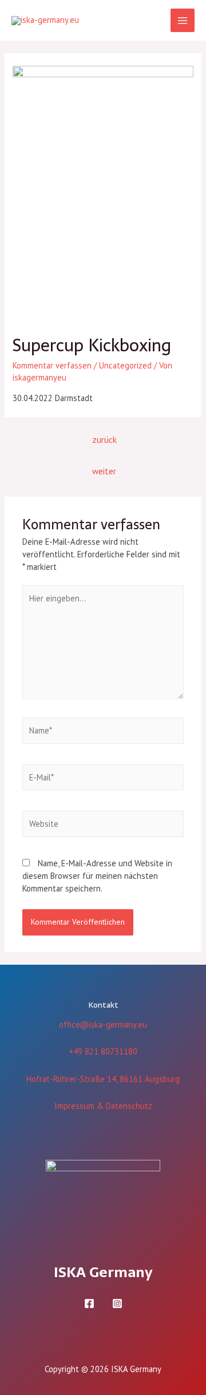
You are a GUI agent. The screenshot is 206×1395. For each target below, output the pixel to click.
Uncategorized (125, 365)
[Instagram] (117, 1303)
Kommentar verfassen (52, 365)
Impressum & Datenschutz (103, 1105)
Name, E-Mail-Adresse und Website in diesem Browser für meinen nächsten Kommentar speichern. (97, 876)
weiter (104, 471)
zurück (104, 439)
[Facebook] (89, 1303)
